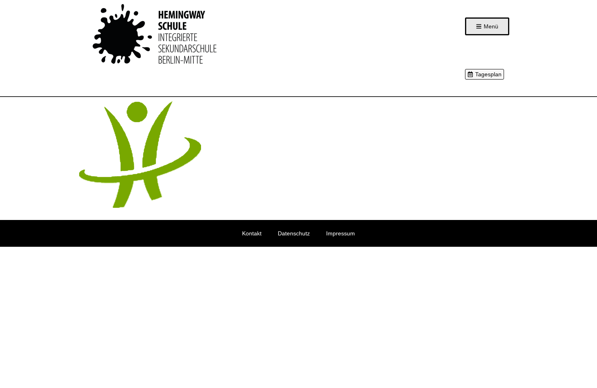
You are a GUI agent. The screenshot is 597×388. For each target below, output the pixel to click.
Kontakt (252, 233)
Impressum (340, 233)
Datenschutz (294, 233)
